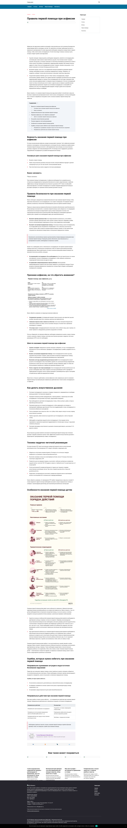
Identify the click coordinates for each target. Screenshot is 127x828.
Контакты (57, 6)
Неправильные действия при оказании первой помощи (46, 129)
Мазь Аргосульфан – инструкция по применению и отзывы (72, 770)
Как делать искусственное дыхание (40, 119)
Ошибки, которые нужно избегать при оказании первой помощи (47, 125)
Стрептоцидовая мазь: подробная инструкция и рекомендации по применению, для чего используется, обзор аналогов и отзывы (34, 773)
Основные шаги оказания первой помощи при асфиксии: (47, 108)
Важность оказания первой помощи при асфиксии (43, 106)
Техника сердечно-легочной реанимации (41, 121)
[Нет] (125, 826)
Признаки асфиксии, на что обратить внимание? (43, 114)
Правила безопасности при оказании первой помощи (44, 112)
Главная (29, 6)
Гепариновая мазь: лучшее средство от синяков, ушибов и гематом (91, 770)
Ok (96, 825)
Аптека (41, 6)
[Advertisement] (90, 55)
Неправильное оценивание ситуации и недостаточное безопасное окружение (52, 127)
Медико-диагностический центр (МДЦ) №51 (41, 819)
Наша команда (49, 6)
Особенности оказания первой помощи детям (42, 123)
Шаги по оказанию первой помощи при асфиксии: (45, 116)
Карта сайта (97, 793)
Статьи (35, 6)
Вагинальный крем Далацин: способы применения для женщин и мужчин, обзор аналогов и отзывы (54, 771)
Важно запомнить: (38, 110)
